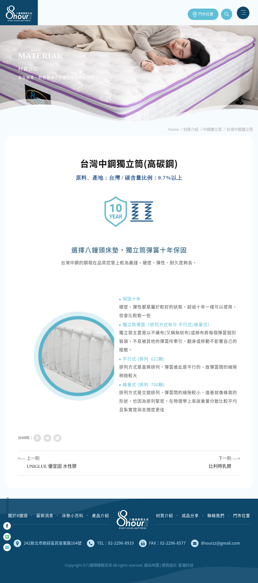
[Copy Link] (57, 438)
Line (7, 537)
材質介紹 (191, 129)
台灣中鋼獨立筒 (240, 129)
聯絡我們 (215, 515)
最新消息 (44, 515)
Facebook (7, 526)
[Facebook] (37, 438)
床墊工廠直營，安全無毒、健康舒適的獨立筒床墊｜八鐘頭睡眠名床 (19, 12)
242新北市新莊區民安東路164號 (53, 543)
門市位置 (205, 14)
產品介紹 (100, 515)
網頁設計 (169, 565)
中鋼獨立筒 (212, 129)
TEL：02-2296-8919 (115, 543)
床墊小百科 (72, 515)
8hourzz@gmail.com (220, 543)
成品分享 (190, 515)
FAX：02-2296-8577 (167, 543)
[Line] (47, 438)
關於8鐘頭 (18, 515)
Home (173, 129)
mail (7, 547)
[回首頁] (132, 519)
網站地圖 (151, 565)
